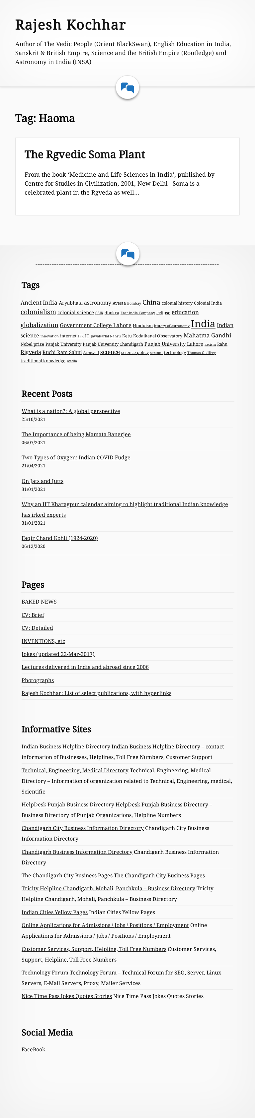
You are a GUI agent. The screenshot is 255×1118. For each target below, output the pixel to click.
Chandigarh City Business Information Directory (83, 828)
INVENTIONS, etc (43, 641)
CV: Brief (33, 614)
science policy (135, 352)
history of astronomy (172, 326)
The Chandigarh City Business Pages (67, 875)
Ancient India (39, 302)
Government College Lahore (95, 325)
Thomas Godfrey (201, 352)
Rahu (222, 344)
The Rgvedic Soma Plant (85, 154)
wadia (72, 361)
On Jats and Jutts (42, 481)
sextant (156, 352)
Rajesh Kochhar (71, 24)
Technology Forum (45, 972)
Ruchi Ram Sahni (62, 352)
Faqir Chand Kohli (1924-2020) (60, 538)
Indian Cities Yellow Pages (55, 912)
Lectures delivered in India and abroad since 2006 (85, 667)
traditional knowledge (43, 361)
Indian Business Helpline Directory (66, 746)
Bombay (134, 303)
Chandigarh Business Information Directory (77, 851)
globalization (39, 325)
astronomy (97, 302)
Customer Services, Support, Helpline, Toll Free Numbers (94, 949)
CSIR (99, 313)
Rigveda (31, 352)
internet (68, 336)
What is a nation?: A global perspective (71, 411)
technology (175, 352)
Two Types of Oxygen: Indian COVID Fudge (76, 457)
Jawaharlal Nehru (106, 336)
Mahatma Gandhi (207, 335)
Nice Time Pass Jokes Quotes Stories (67, 996)
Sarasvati (91, 352)
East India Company (138, 313)
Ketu (127, 336)
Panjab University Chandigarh (113, 344)
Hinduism (143, 325)
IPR (81, 336)
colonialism (38, 311)
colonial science (75, 312)
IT (87, 336)
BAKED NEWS (39, 601)
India (203, 323)
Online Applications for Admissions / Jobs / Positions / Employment (105, 925)
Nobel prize (32, 344)
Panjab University (63, 344)
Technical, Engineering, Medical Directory (75, 770)
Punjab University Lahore (173, 343)
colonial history (177, 303)
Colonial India (208, 303)
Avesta (119, 303)
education (185, 312)
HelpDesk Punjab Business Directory (68, 804)
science (110, 352)
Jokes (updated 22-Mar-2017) (58, 654)
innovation (50, 336)
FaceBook (33, 1049)
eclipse (163, 313)
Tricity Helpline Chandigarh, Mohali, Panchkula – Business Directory (108, 888)
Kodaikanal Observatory (157, 336)
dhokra (112, 313)
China (151, 302)
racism (210, 344)
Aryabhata (71, 302)
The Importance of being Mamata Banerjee (76, 434)
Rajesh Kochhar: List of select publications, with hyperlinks (96, 693)
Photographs (38, 680)
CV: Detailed (37, 627)
